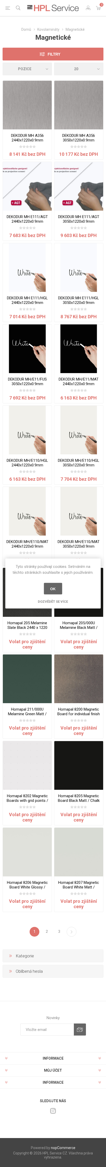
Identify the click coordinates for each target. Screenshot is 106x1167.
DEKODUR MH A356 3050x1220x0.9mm (78, 137)
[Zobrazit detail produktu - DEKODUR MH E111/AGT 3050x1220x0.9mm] (78, 186)
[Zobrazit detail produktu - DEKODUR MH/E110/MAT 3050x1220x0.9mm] (78, 511)
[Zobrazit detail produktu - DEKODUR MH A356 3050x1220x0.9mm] (78, 105)
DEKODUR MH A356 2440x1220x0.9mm (27, 137)
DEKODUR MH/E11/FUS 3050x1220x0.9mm (27, 381)
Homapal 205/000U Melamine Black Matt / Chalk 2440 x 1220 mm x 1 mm (78, 630)
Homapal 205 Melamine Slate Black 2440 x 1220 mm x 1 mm (27, 627)
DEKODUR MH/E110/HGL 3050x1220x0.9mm (78, 462)
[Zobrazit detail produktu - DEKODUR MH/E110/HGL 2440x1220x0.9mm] (27, 430)
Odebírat (80, 1029)
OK (53, 589)
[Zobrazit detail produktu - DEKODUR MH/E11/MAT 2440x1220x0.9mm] (78, 348)
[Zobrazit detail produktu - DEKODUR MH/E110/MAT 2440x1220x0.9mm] (27, 511)
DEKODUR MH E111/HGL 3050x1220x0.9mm (78, 300)
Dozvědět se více (53, 601)
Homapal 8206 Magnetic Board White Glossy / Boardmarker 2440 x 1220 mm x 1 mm (27, 889)
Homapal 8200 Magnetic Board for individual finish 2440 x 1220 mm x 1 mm (78, 714)
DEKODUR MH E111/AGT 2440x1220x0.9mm (27, 219)
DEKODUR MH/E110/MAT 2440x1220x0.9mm (27, 544)
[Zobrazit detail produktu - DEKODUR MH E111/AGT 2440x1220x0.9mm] (27, 186)
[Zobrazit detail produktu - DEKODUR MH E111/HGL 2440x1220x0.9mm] (27, 267)
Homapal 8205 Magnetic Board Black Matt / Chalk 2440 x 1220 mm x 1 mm (79, 800)
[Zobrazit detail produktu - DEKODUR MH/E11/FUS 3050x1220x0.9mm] (27, 348)
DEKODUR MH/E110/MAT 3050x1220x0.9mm (79, 544)
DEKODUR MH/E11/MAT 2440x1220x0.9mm (79, 381)
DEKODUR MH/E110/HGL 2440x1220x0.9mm (27, 462)
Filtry (54, 54)
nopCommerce (63, 1148)
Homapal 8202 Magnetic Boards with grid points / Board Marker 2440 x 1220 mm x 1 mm (27, 803)
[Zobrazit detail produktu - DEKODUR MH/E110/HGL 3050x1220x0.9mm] (78, 430)
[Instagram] (53, 1111)
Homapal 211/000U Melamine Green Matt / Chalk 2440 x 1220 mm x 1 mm (27, 716)
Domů (26, 29)
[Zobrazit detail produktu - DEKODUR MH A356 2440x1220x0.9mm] (27, 105)
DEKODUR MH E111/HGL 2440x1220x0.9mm (27, 300)
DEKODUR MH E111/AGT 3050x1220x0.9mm (78, 219)
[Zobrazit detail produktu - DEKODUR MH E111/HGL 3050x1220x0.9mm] (78, 267)
